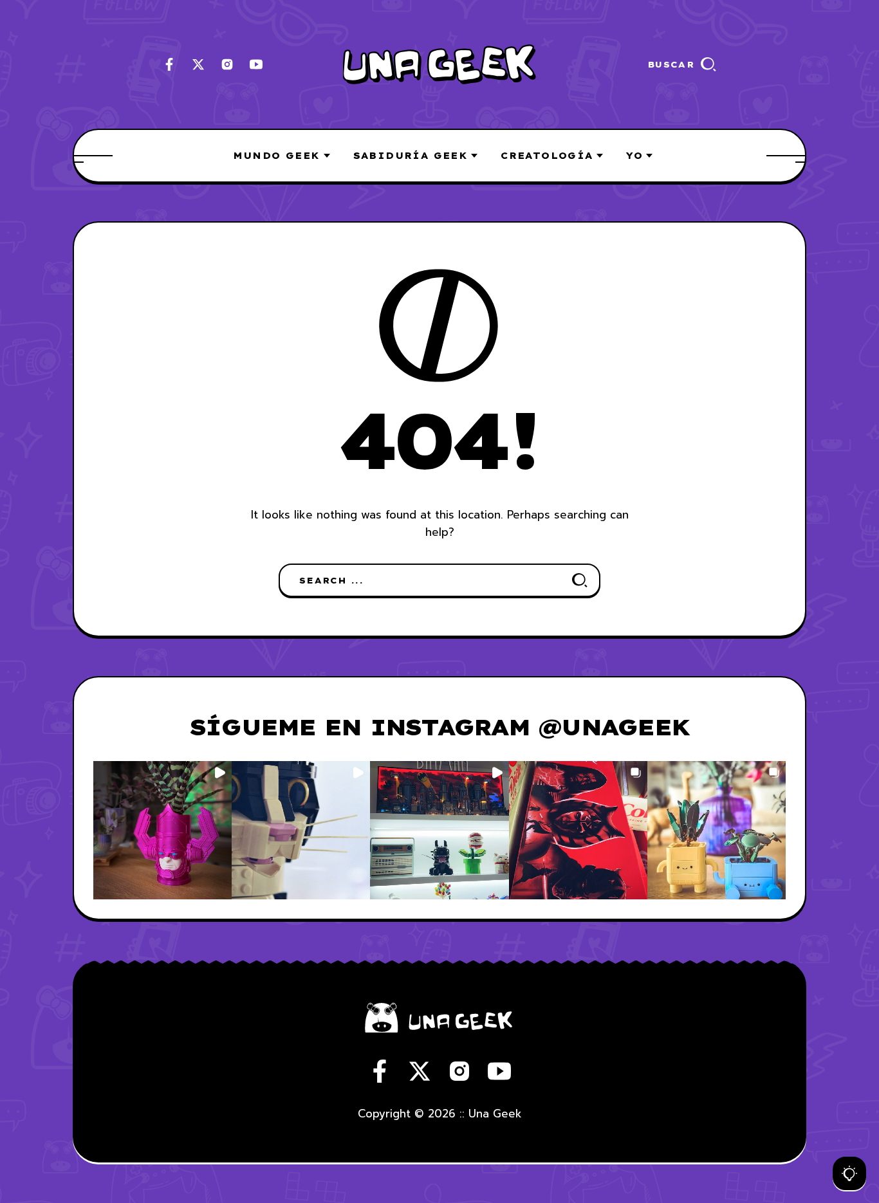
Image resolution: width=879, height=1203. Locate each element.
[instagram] (227, 64)
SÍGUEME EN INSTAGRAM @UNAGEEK (439, 727)
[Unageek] (439, 65)
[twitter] (198, 64)
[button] (162, 830)
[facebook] (169, 64)
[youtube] (256, 64)
